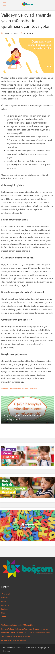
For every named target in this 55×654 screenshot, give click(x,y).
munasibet (16, 388)
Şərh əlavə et (28, 33)
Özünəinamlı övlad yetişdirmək (13, 640)
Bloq (3, 612)
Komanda (5, 605)
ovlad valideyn (30, 388)
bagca (5, 388)
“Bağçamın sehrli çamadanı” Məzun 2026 (18, 625)
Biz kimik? (5, 597)
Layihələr (5, 609)
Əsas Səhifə (6, 594)
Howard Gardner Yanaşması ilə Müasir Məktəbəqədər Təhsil (25, 632)
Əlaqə (3, 616)
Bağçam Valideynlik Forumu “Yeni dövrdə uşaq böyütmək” (24, 629)
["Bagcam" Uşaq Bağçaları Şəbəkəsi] (27, 3)
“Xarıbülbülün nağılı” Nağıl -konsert (15, 636)
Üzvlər (3, 601)
